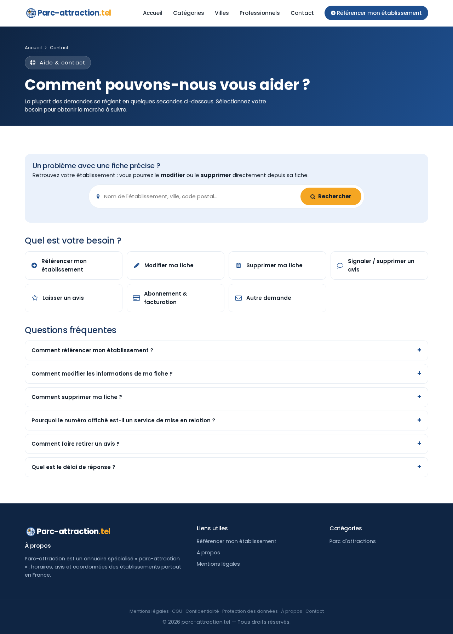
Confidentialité (202, 611)
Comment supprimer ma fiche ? (76, 397)
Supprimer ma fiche (274, 265)
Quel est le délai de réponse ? (73, 467)
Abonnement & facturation (165, 298)
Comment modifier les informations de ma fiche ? (102, 373)
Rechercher (334, 196)
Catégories (188, 13)
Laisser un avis (63, 298)
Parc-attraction (74, 12)
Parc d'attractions (352, 541)
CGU (177, 611)
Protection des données (250, 611)
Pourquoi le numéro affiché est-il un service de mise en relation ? (123, 420)
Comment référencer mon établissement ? (92, 350)
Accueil (152, 13)
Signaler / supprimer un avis (381, 265)
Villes (222, 13)
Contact (302, 13)
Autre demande (268, 298)
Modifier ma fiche (169, 265)
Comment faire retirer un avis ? (75, 443)
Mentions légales (218, 563)
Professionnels (260, 13)
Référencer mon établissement (64, 265)
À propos (208, 552)
